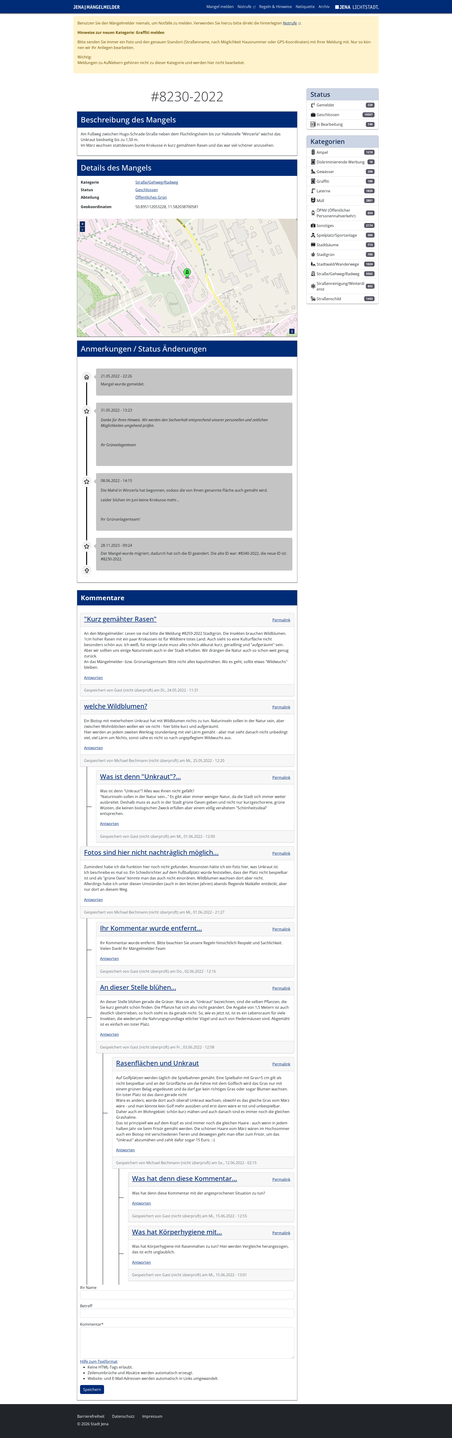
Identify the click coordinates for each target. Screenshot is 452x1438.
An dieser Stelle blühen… (138, 987)
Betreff (86, 1305)
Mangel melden (220, 6)
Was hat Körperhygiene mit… (177, 1231)
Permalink (281, 620)
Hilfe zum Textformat (98, 1361)
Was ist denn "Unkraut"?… (140, 776)
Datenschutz (123, 1416)
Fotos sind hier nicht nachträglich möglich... (151, 852)
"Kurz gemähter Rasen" (120, 618)
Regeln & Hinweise (275, 6)
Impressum (152, 1416)
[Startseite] (98, 6)
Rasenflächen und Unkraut (157, 1062)
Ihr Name (88, 1287)
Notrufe (247, 6)
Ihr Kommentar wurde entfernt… (151, 928)
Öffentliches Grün (151, 197)
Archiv (324, 6)
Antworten (93, 677)
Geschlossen (146, 189)
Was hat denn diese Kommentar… (184, 1178)
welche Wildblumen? (115, 705)
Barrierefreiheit (91, 1416)
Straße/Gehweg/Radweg (156, 182)
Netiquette (305, 6)
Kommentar (90, 1324)
